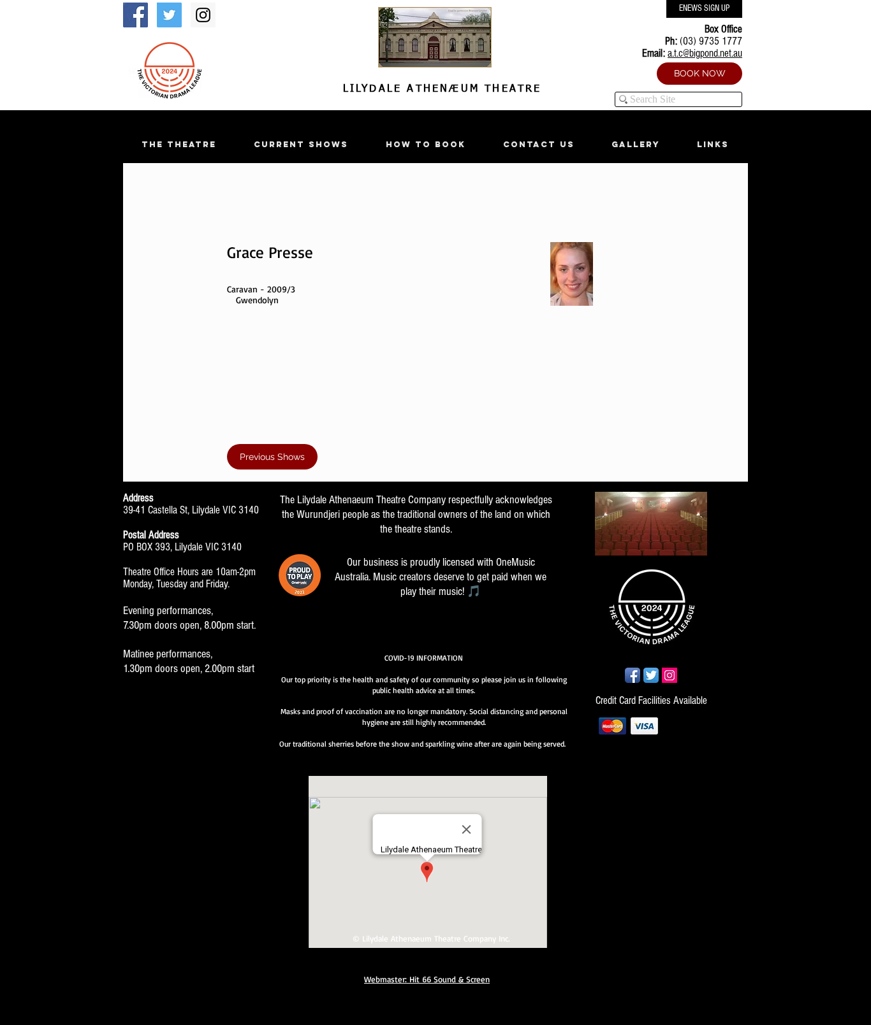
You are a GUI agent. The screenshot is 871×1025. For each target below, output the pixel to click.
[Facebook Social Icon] (135, 15)
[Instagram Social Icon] (203, 15)
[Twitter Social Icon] (169, 15)
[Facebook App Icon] (632, 675)
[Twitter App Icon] (651, 675)
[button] (178, 144)
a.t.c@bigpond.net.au (705, 53)
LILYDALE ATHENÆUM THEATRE (439, 89)
